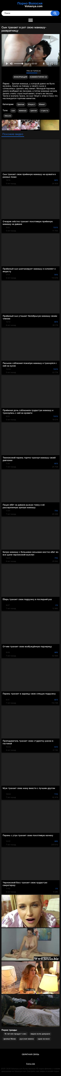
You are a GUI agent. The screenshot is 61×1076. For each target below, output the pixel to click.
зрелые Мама (9, 1039)
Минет (42, 104)
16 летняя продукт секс (15, 1034)
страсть (44, 110)
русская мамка (27, 1039)
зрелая (33, 110)
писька (8, 116)
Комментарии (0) (38, 77)
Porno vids (30, 1064)
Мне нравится (19, 71)
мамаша (23, 110)
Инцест (31, 104)
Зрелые (20, 104)
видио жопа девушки (40, 1034)
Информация (20, 77)
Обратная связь (30, 1054)
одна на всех (44, 1039)
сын (13, 110)
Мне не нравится (23, 71)
